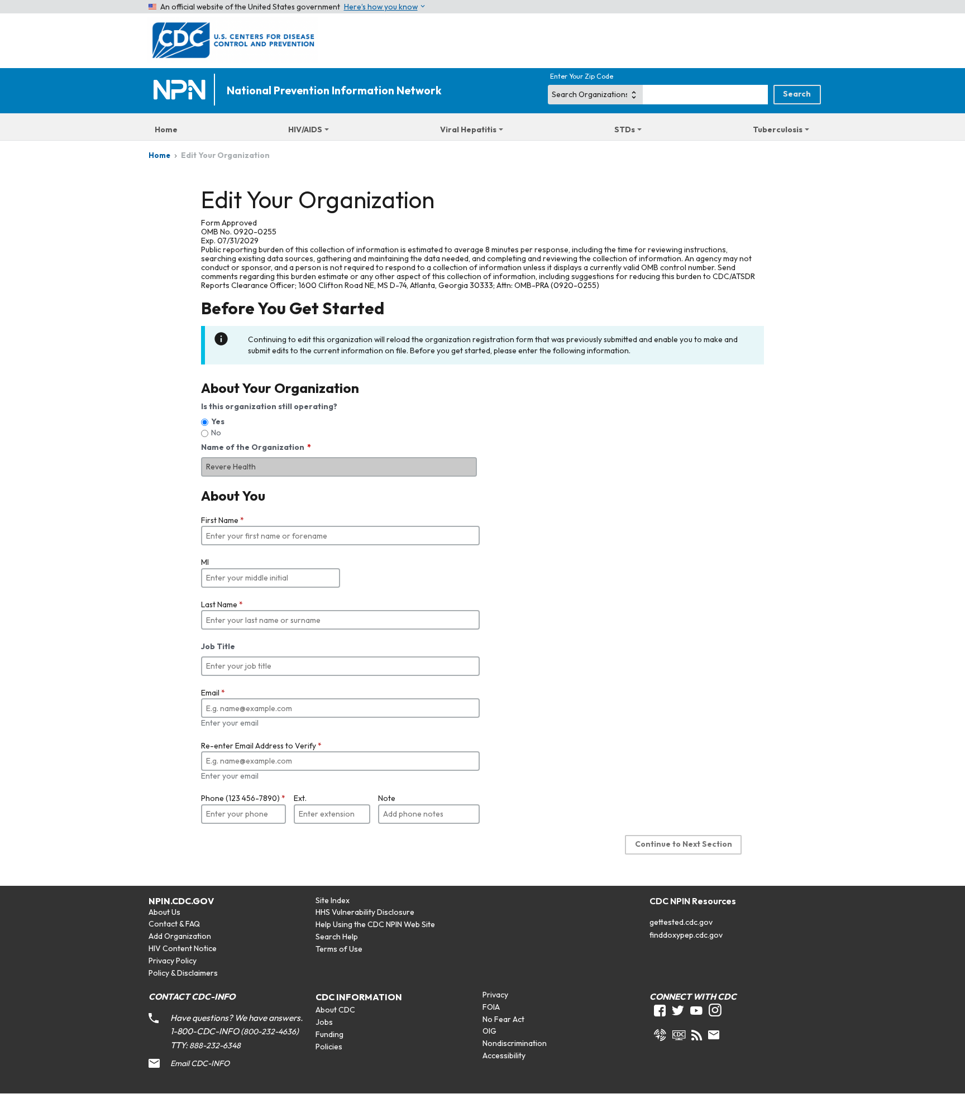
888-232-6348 (215, 1045)
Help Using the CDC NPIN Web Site (375, 924)
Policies (329, 1047)
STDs (624, 129)
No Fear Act (503, 1019)
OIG (489, 1031)
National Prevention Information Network (334, 90)
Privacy (495, 995)
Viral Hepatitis (468, 129)
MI (205, 562)
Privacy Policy (173, 961)
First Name (222, 520)
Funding (329, 1034)
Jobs (324, 1022)
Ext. (300, 798)
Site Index (333, 900)
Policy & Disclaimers (183, 973)
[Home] (182, 91)
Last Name (222, 604)
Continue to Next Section (683, 844)
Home (166, 129)
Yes (217, 421)
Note (386, 798)
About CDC (335, 1010)
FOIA (491, 1007)
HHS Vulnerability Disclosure (365, 912)
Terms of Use (339, 949)
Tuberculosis (777, 129)
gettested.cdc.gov (681, 922)
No (216, 433)
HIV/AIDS (305, 129)
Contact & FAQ (174, 924)
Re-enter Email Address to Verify (261, 746)
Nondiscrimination (514, 1043)
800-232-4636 (269, 1031)
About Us (164, 912)
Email (213, 693)
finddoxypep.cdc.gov (686, 935)
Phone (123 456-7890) (243, 798)
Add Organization (180, 936)
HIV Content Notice (183, 948)
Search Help (337, 937)
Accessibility (504, 1055)
